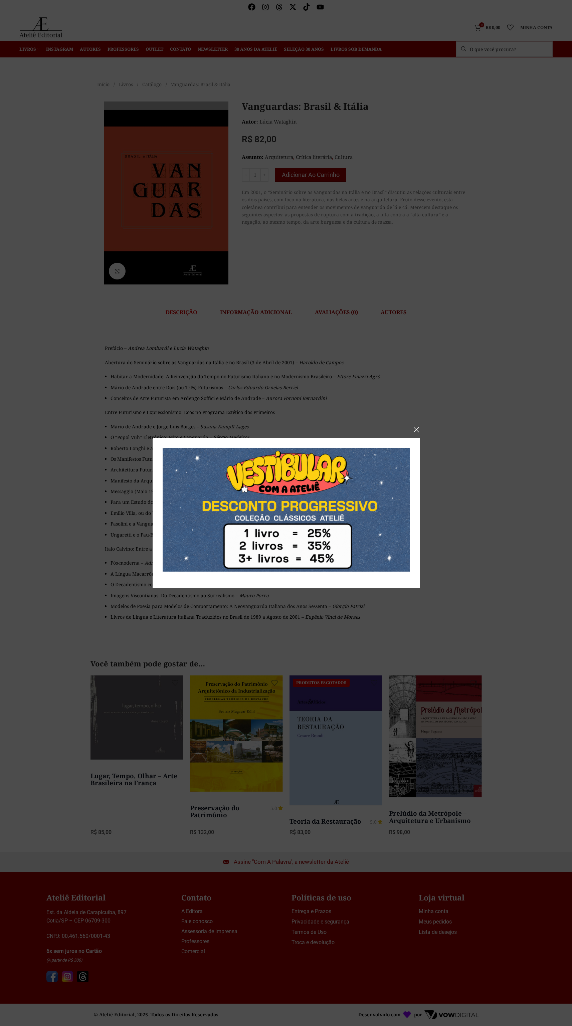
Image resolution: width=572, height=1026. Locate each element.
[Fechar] (416, 429)
